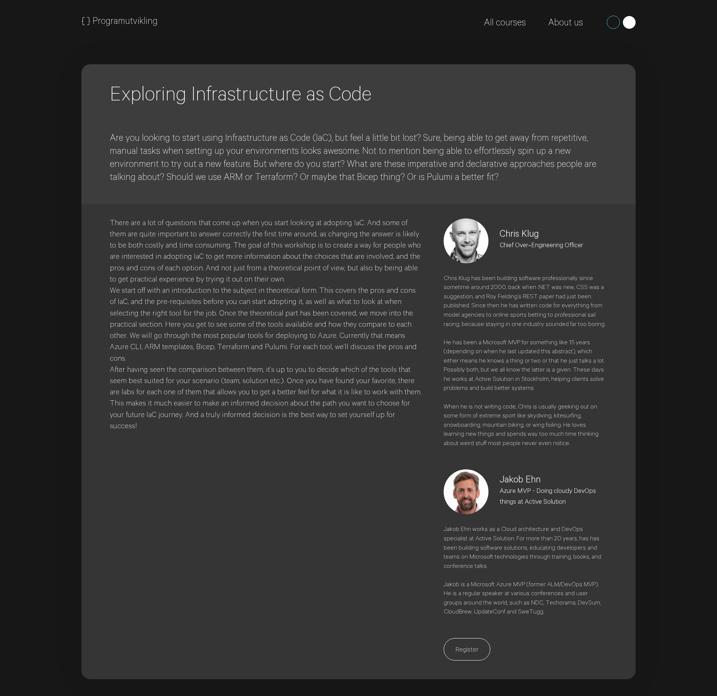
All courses (505, 24)
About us (565, 24)
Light (629, 22)
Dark (613, 22)
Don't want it (587, 89)
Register (467, 650)
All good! (538, 89)
